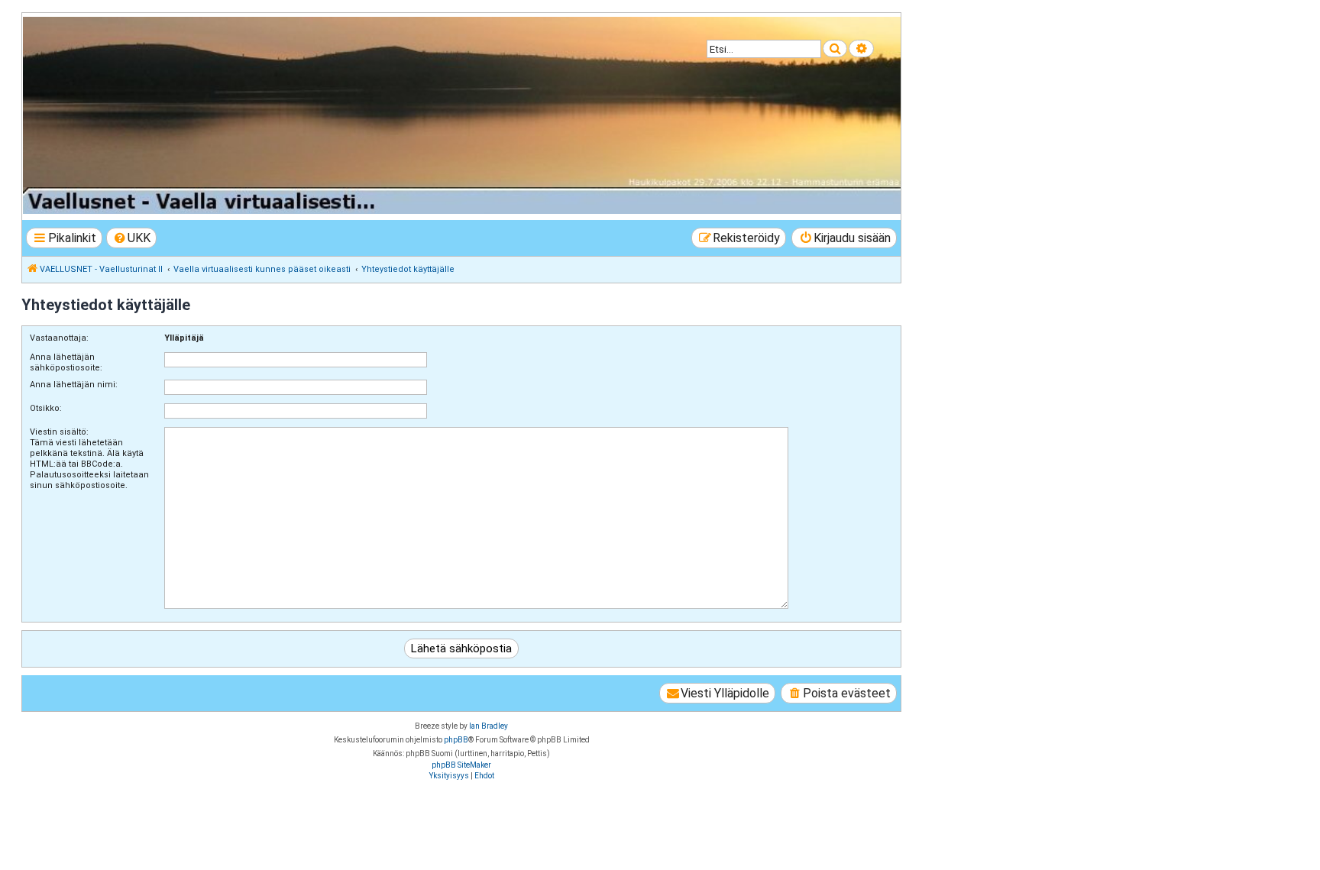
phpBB (456, 740)
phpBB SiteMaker (461, 765)
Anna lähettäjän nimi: (74, 385)
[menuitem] (131, 238)
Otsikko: (46, 408)
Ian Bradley (488, 726)
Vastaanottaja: (59, 338)
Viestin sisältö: (59, 432)
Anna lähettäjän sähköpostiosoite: (66, 362)
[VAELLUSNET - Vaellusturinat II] (460, 115)
